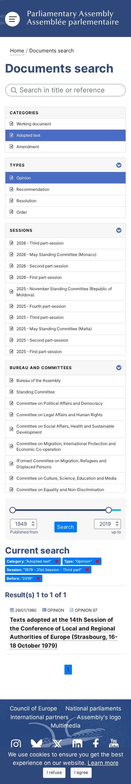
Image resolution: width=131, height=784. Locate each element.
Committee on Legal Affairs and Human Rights (59, 414)
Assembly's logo (99, 717)
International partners (39, 717)
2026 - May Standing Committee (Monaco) (56, 254)
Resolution (26, 200)
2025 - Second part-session (42, 340)
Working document (33, 123)
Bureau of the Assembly (38, 380)
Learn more (103, 762)
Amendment (27, 146)
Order (21, 212)
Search (65, 527)
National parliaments (93, 708)
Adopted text (28, 135)
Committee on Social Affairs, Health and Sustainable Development (65, 429)
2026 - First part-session (39, 277)
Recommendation (32, 189)
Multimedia (66, 725)
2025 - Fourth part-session (41, 306)
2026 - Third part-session (39, 243)
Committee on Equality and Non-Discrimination (60, 489)
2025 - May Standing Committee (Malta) (54, 328)
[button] (119, 165)
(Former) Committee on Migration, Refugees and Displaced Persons (61, 463)
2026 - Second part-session (42, 265)
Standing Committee (35, 391)
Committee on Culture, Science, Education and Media (66, 478)
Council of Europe (33, 708)
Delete (55, 561)
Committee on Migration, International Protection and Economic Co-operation (66, 446)
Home (17, 50)
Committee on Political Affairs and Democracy (59, 403)
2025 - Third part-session (39, 317)
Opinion (23, 177)
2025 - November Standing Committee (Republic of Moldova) (64, 291)
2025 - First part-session (39, 351)
